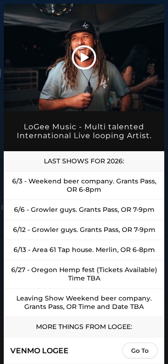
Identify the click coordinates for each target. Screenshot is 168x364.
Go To (139, 350)
